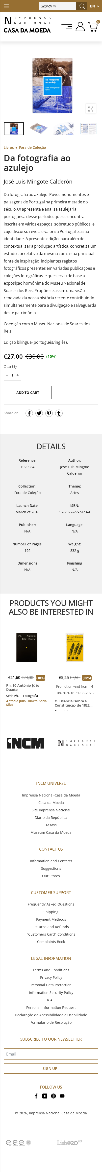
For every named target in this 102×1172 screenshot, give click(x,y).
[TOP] (6, 6)
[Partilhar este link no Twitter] (39, 413)
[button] (92, 85)
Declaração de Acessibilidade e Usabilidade (51, 1015)
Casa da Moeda (51, 802)
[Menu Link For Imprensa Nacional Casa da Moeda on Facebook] (36, 1095)
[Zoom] (91, 108)
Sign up (50, 1068)
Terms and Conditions (51, 970)
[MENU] (67, 26)
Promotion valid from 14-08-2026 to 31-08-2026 (75, 689)
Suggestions (51, 868)
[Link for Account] (79, 26)
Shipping (51, 911)
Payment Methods (51, 919)
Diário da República (51, 817)
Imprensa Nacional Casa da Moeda (58, 1113)
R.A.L (51, 1000)
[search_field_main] (82, 6)
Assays (51, 825)
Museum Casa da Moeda (51, 832)
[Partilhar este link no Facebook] (29, 413)
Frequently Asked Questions (51, 904)
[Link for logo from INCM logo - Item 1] (25, 743)
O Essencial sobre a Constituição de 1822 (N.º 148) (72, 703)
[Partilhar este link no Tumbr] (59, 413)
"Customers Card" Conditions (51, 934)
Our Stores (51, 875)
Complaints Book (51, 941)
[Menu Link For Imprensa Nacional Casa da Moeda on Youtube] (62, 1095)
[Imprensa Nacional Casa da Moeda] (27, 26)
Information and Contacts (51, 861)
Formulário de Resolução (51, 1022)
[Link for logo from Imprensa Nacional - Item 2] (76, 743)
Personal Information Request (51, 1007)
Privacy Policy (51, 977)
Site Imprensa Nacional (51, 810)
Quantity (10, 366)
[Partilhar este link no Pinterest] (49, 413)
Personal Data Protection (51, 985)
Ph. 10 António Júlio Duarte (22, 687)
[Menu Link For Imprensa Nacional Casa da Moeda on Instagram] (53, 1095)
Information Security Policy (51, 992)
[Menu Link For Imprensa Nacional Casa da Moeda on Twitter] (44, 1095)
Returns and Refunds (51, 926)
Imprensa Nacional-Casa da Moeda (51, 795)
